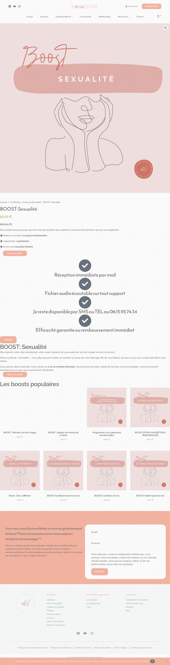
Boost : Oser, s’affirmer (20, 495)
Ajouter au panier (15, 253)
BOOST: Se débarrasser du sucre (63, 495)
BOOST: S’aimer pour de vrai (150, 495)
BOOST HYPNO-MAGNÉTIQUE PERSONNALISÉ (150, 434)
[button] (165, 28)
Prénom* (95, 543)
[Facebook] (9, 6)
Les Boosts (15, 202)
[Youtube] (14, 6)
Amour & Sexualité (32, 202)
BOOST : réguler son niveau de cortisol (63, 434)
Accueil (3, 202)
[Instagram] (19, 6)
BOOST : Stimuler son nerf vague (20, 432)
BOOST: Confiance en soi (106, 495)
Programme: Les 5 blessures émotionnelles (106, 434)
